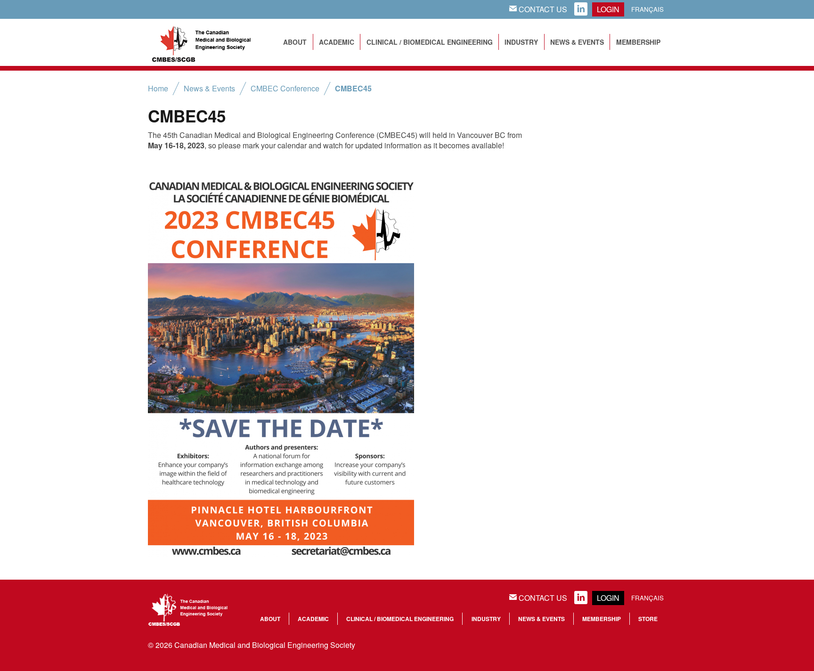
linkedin (581, 9)
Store (648, 618)
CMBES (211, 42)
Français (647, 9)
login (608, 9)
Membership (638, 42)
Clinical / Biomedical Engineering (429, 42)
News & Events (577, 42)
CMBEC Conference (285, 88)
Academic (336, 42)
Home (158, 88)
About (295, 42)
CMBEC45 (353, 88)
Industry (521, 42)
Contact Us (538, 9)
